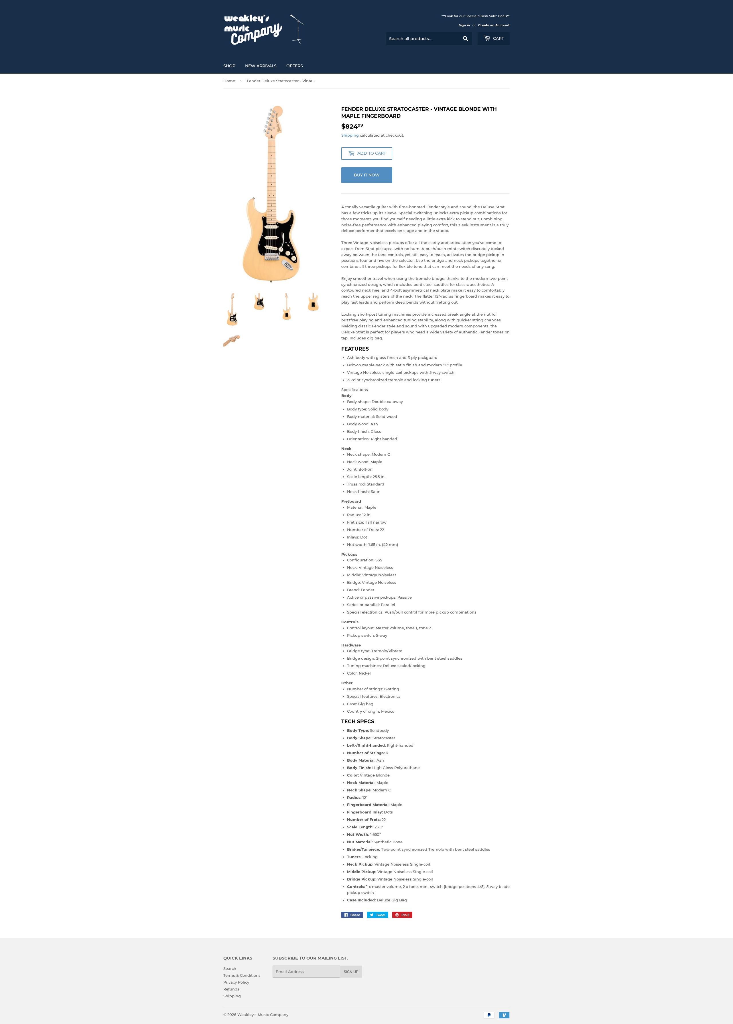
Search (229, 968)
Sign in (464, 25)
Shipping (350, 135)
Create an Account (494, 25)
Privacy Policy (236, 982)
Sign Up (351, 972)
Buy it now (367, 175)
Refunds (231, 989)
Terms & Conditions (242, 975)
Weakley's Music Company (262, 1014)
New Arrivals (261, 65)
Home (229, 80)
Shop (229, 65)
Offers (294, 65)
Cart (498, 38)
